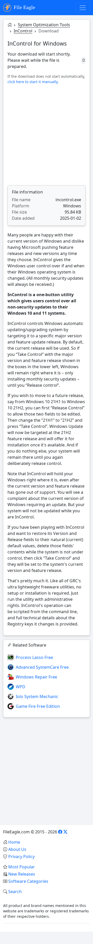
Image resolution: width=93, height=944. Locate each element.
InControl (23, 31)
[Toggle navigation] (82, 8)
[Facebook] (60, 832)
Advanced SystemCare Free (42, 667)
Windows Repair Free (36, 677)
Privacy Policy (21, 856)
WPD (20, 687)
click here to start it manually (32, 81)
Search (15, 891)
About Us (17, 849)
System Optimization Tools (44, 25)
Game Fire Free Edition (38, 706)
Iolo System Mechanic (37, 696)
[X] (65, 832)
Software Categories (28, 881)
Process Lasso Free (34, 657)
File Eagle (23, 7)
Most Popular (21, 867)
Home (14, 842)
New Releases (21, 874)
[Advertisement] (46, 135)
